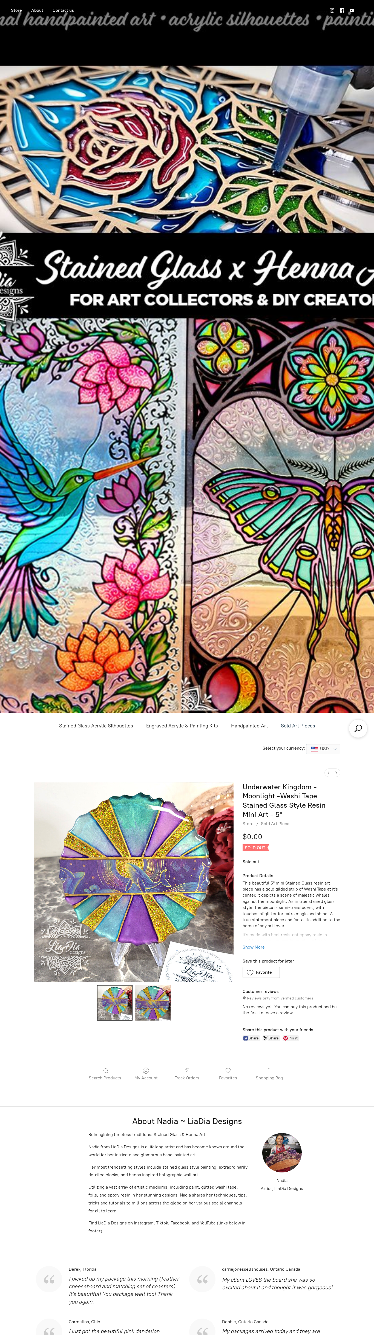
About (37, 10)
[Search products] (358, 728)
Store (16, 10)
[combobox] (323, 749)
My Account (146, 1077)
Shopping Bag (269, 1077)
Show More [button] (254, 947)
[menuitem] (328, 773)
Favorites (228, 1077)
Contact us (63, 10)
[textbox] (322, 749)
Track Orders (187, 1077)
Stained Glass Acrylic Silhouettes (96, 726)
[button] (261, 972)
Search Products (105, 1077)
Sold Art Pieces (298, 726)
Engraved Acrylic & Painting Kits (182, 726)
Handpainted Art (249, 726)
